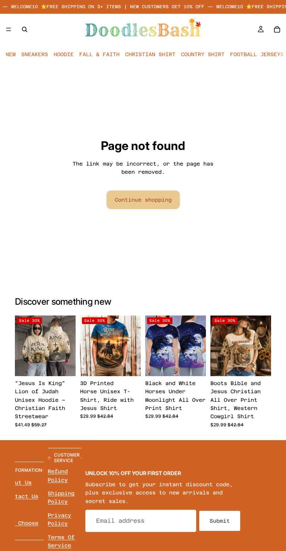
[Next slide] (67, 345)
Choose (70, 365)
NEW (11, 54)
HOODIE (64, 54)
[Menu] (8, 29)
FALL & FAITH (99, 54)
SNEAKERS (34, 54)
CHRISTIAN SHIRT (150, 54)
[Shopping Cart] (277, 29)
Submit (220, 520)
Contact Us (21, 496)
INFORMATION (26, 470)
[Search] (24, 29)
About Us (18, 483)
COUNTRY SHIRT (203, 54)
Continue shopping (143, 200)
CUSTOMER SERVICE (67, 457)
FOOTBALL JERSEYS (257, 54)
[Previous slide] (23, 345)
